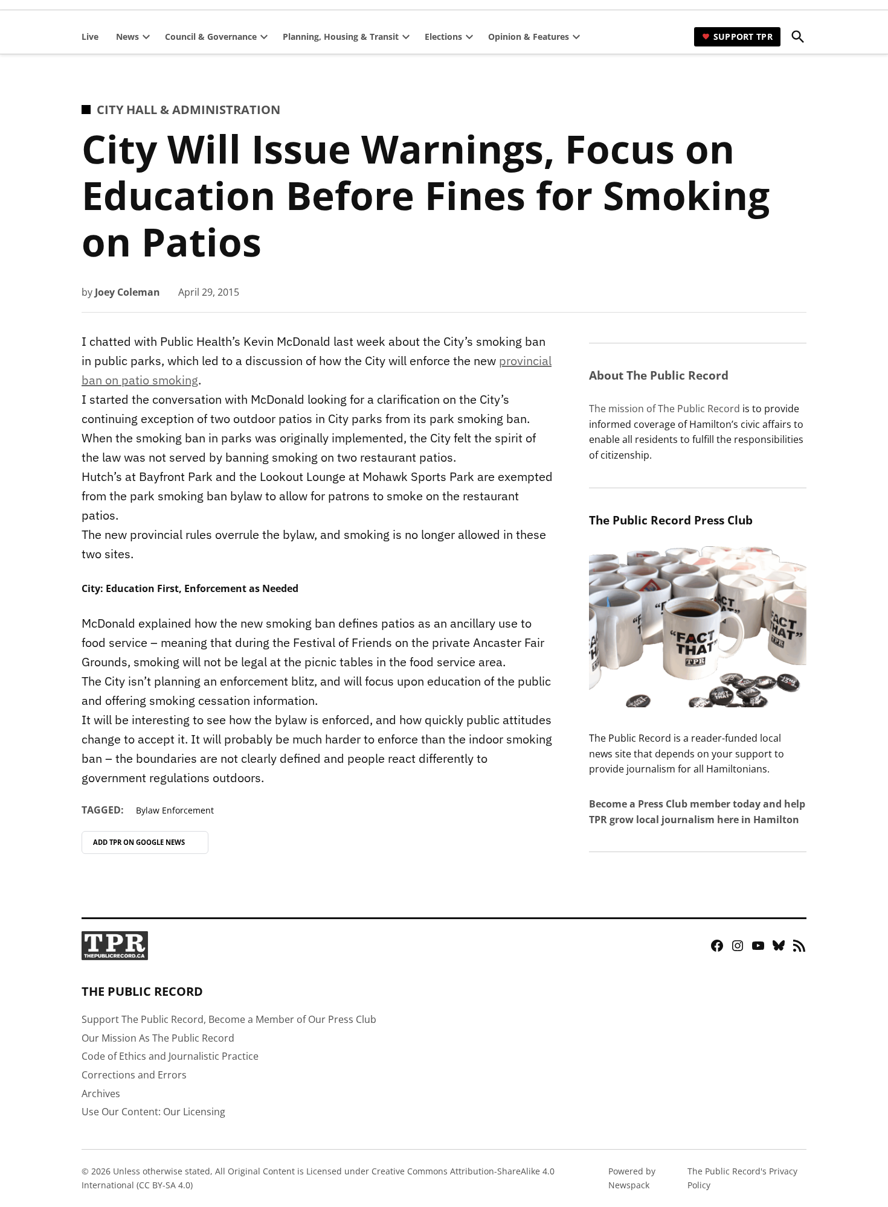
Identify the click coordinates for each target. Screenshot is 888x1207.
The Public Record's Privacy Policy (742, 1177)
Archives (101, 1093)
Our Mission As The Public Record (158, 1038)
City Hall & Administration (188, 109)
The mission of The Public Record (664, 408)
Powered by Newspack (631, 1177)
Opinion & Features (528, 36)
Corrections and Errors (134, 1074)
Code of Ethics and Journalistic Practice (170, 1056)
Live (90, 36)
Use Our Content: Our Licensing (153, 1111)
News (127, 36)
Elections (443, 36)
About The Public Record (659, 375)
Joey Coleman (127, 292)
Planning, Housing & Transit (341, 36)
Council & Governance (211, 36)
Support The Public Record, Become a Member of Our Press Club (229, 1019)
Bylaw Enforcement (175, 810)
